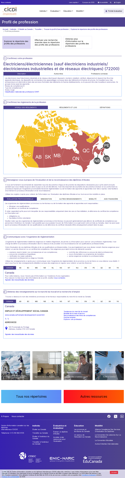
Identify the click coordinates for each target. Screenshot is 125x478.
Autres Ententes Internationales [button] (106, 444)
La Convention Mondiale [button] (104, 440)
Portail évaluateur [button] (115, 11)
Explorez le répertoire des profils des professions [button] (16, 42)
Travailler (38, 29)
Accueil (5, 29)
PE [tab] (94, 268)
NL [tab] (53, 268)
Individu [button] (43, 11)
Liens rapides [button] (73, 2)
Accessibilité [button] (104, 2)
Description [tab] (21, 74)
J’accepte (114, 472)
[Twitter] (116, 416)
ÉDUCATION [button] (79, 426)
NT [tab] (69, 268)
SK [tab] (110, 268)
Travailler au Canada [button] (40, 433)
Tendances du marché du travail (76, 311)
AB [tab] (20, 268)
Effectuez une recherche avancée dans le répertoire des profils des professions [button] (47, 42)
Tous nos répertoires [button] (31, 396)
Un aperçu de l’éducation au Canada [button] (82, 436)
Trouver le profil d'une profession (56, 29)
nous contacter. (60, 278)
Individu (13, 29)
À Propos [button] (5, 416)
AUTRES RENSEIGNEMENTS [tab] (70, 199)
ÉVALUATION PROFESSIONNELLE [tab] (20, 199)
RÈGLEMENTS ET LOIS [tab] (68, 107)
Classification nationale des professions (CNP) (22, 92)
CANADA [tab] (9, 268)
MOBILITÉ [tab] (92, 199)
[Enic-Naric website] (62, 459)
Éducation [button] (67, 11)
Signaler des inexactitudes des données (19, 280)
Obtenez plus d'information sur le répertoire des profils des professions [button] (77, 42)
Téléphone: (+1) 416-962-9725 (12, 433)
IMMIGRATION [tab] (46, 199)
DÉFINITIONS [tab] (105, 107)
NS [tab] (61, 268)
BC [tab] (28, 268)
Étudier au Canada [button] (39, 429)
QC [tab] (102, 268)
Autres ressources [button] (93, 396)
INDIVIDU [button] (36, 426)
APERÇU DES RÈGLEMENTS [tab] (26, 107)
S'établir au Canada (25, 29)
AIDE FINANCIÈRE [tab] (111, 199)
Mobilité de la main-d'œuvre (74, 313)
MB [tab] (36, 268)
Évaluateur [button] (54, 11)
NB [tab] (44, 268)
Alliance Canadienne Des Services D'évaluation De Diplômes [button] (107, 430)
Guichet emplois (69, 317)
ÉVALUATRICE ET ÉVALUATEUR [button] (59, 427)
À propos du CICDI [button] (88, 2)
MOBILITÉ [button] (99, 426)
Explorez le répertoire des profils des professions (89, 29)
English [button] (118, 2)
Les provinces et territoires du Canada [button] (82, 430)
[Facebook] (109, 416)
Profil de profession (12, 31)
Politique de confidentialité (10, 477)
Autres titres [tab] (58, 74)
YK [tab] (118, 268)
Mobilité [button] (79, 11)
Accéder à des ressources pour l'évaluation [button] (59, 439)
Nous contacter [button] (6, 2)
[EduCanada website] (93, 459)
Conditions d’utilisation (89, 475)
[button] (9, 11)
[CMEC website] (33, 459)
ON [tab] (85, 268)
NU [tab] (77, 268)
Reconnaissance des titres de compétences (80, 315)
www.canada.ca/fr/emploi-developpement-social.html (24, 315)
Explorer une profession (73, 319)
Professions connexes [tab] (99, 74)
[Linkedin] (122, 416)
